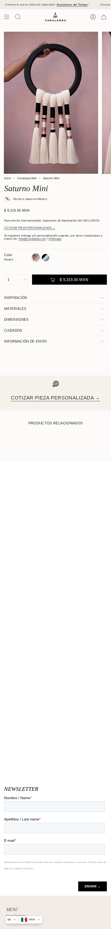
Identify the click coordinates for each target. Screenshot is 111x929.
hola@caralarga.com (32, 238)
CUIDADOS (13, 330)
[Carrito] (103, 17)
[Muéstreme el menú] (7, 17)
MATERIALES (15, 309)
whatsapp (55, 238)
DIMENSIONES (16, 320)
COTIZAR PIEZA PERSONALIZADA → (29, 227)
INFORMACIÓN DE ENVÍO (25, 341)
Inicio (7, 178)
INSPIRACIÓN (15, 298)
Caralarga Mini (27, 178)
